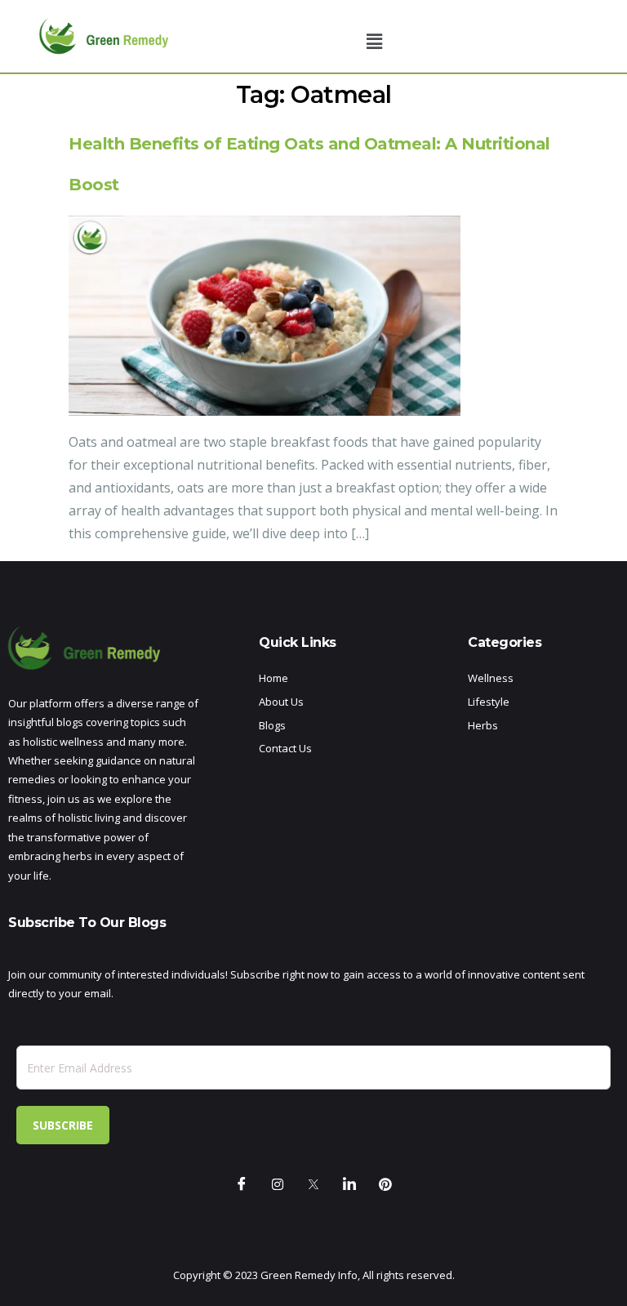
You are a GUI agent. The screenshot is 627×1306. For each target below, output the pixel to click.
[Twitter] (313, 1185)
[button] (375, 40)
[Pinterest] (385, 1185)
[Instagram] (277, 1185)
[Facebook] (241, 1185)
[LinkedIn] (349, 1185)
